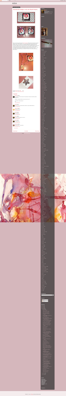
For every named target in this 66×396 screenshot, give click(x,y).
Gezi (42, 124)
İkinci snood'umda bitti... (46, 317)
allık (41, 56)
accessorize (43, 52)
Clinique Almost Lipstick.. (46, 368)
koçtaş (42, 171)
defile (42, 99)
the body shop (43, 267)
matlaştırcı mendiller (44, 198)
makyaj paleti (43, 190)
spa (41, 250)
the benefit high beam (44, 266)
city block (42, 92)
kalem (42, 158)
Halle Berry (42, 139)
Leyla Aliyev (43, 179)
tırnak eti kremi (43, 270)
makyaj (42, 187)
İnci (41, 147)
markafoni (42, 195)
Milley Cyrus (43, 199)
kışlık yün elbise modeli (44, 166)
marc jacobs (43, 194)
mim (42, 202)
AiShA (14, 3)
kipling (42, 167)
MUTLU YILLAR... (45, 310)
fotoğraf (42, 119)
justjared (42, 156)
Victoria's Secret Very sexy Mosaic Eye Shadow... (46, 361)
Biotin (42, 72)
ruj (41, 235)
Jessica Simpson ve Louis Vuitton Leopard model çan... (47, 318)
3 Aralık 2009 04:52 (17, 114)
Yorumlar (43, 301)
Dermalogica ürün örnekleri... (46, 322)
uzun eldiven (43, 281)
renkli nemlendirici (43, 231)
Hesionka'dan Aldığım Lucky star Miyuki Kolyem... (47, 367)
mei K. (16, 116)
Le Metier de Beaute (44, 178)
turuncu (42, 275)
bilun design (42, 71)
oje (41, 215)
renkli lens (42, 230)
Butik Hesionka (20, 91)
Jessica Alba (43, 154)
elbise (42, 111)
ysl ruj (42, 290)
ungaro (42, 279)
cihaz (42, 91)
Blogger (32, 394)
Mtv (41, 210)
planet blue (42, 226)
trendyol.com (43, 274)
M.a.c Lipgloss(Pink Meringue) (47, 336)
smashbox (42, 246)
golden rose (42, 127)
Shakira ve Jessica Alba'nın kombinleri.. (46, 349)
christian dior (43, 88)
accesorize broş (43, 51)
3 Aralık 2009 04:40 (17, 102)
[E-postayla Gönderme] (23, 90)
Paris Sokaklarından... (46, 334)
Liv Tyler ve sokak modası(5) (46, 321)
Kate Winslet (43, 162)
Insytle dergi (43, 146)
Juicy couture (43, 155)
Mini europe (42, 203)
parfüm (42, 222)
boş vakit (42, 76)
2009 (43, 308)
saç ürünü (42, 239)
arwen (42, 59)
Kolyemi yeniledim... (45, 326)
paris (42, 223)
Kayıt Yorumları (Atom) (27, 133)
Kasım (44, 373)
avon (42, 64)
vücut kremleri (43, 286)
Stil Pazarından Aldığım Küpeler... (47, 320)
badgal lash (42, 68)
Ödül (42, 218)
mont (42, 207)
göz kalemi (42, 132)
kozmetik (42, 174)
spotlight (42, 251)
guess (42, 135)
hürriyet (42, 143)
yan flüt (42, 289)
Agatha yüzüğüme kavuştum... (47, 345)
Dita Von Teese (43, 107)
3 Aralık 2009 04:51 (17, 110)
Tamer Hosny (43, 263)
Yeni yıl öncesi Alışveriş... (46, 312)
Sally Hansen (43, 242)
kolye (23, 91)
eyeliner (42, 115)
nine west (42, 214)
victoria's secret (43, 283)
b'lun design (42, 67)
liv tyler (42, 182)
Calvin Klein (42, 84)
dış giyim (42, 103)
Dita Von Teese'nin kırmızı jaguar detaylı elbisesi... (47, 356)
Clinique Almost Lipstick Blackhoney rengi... (46, 351)
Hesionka (16, 95)
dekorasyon (42, 100)
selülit (42, 243)
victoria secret (43, 282)
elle (41, 112)
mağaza (42, 186)
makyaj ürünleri (43, 191)
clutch (42, 95)
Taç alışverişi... (45, 369)
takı (41, 262)
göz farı (42, 131)
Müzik (42, 211)
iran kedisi (42, 151)
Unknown (16, 108)
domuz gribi (42, 108)
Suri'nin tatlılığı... (45, 340)
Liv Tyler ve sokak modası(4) (46, 331)
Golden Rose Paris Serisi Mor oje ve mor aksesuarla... (47, 354)
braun (42, 80)
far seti (42, 116)
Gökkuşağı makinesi (44, 128)
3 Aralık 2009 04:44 (17, 106)
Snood (42, 247)
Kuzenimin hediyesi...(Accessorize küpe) (46, 365)
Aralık (44, 309)
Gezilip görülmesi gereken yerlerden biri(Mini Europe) (46, 363)
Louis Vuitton (43, 183)
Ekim (44, 374)
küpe (42, 175)
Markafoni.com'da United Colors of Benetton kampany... (47, 332)
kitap (42, 170)
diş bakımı (42, 104)
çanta (42, 96)
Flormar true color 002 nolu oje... (47, 323)
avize (42, 63)
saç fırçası (42, 238)
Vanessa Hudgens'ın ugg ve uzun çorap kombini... (47, 316)
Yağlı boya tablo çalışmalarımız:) (47, 346)
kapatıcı (42, 159)
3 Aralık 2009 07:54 (17, 122)
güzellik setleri (43, 136)
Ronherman (42, 234)
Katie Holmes (43, 163)
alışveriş (16, 91)
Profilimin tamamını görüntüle (48, 13)
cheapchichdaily (43, 87)
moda (42, 206)
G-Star (42, 123)
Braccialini (42, 79)
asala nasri (42, 60)
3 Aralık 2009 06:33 (17, 118)
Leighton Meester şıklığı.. (46, 311)
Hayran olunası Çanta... (46, 370)
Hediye (42, 140)
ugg (41, 278)
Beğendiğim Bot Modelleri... (46, 335)
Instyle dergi (43, 144)
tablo (42, 259)
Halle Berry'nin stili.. (45, 359)
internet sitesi (43, 148)
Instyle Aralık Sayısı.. (45, 371)
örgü (42, 219)
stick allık (42, 254)
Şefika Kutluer (43, 258)
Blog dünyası (43, 75)
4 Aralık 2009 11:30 (17, 126)
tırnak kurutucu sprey (44, 271)
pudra (42, 227)
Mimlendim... (44, 337)
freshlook (42, 120)
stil (41, 255)
